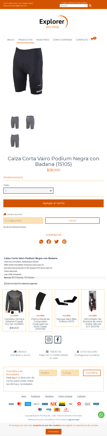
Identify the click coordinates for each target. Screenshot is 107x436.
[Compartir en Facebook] (49, 241)
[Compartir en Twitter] (56, 241)
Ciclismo (14, 315)
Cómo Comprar (62, 39)
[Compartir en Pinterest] (64, 241)
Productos (25, 39)
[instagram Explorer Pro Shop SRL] (48, 339)
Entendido (53, 431)
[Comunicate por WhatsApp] (101, 415)
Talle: (6, 185)
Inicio (10, 39)
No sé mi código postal (14, 227)
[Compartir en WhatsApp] (42, 241)
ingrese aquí (73, 419)
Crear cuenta (68, 3)
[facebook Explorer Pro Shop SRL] (57, 339)
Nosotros (43, 39)
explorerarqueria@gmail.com (15, 6)
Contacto (82, 39)
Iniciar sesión (81, 3)
